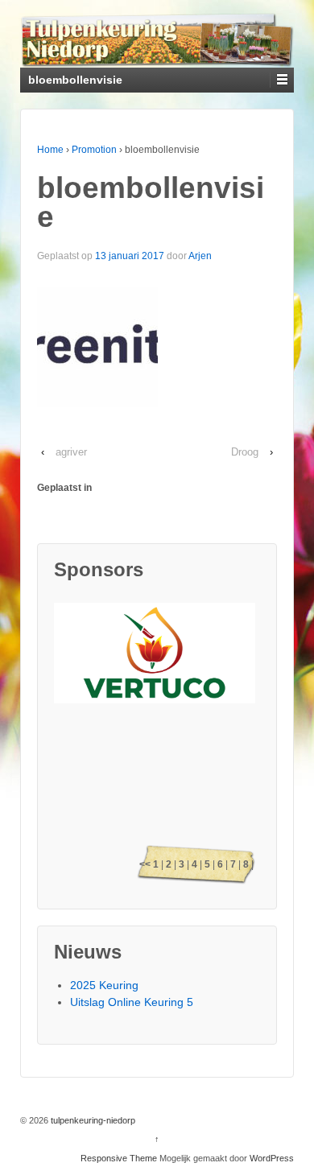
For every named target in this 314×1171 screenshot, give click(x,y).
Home (50, 149)
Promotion (94, 149)
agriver (71, 452)
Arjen (200, 256)
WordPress (272, 1158)
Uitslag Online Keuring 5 (131, 1002)
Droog (244, 452)
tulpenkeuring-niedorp (91, 1120)
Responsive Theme (119, 1158)
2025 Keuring (104, 985)
